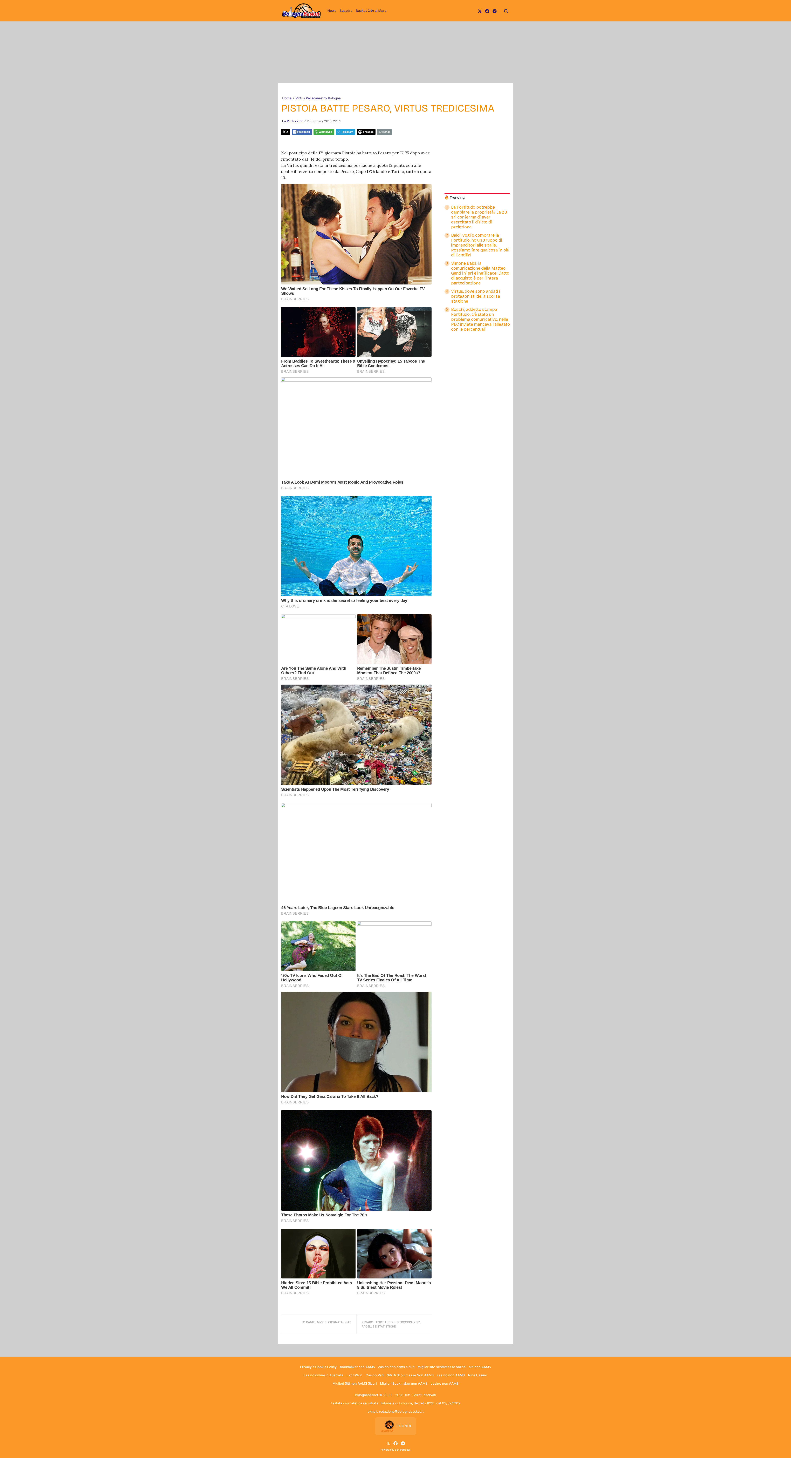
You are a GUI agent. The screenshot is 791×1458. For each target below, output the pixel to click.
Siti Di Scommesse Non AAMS (410, 1375)
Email (386, 131)
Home (286, 98)
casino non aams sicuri (396, 1367)
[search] (506, 10)
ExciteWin (354, 1375)
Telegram (347, 131)
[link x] (479, 10)
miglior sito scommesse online (442, 1367)
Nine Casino (477, 1375)
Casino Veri (375, 1375)
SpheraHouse (403, 1449)
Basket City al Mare (371, 11)
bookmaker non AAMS (357, 1367)
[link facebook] (487, 10)
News (331, 11)
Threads (368, 131)
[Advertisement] (395, 52)
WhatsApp (325, 131)
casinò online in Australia (323, 1375)
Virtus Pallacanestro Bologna (318, 98)
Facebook (303, 131)
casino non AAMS (451, 1375)
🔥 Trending (455, 197)
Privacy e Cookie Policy (318, 1367)
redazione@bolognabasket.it (401, 1411)
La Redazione (292, 121)
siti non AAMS (480, 1367)
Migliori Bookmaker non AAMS (403, 1383)
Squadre (346, 11)
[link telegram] (494, 10)
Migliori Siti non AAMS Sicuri (354, 1383)
